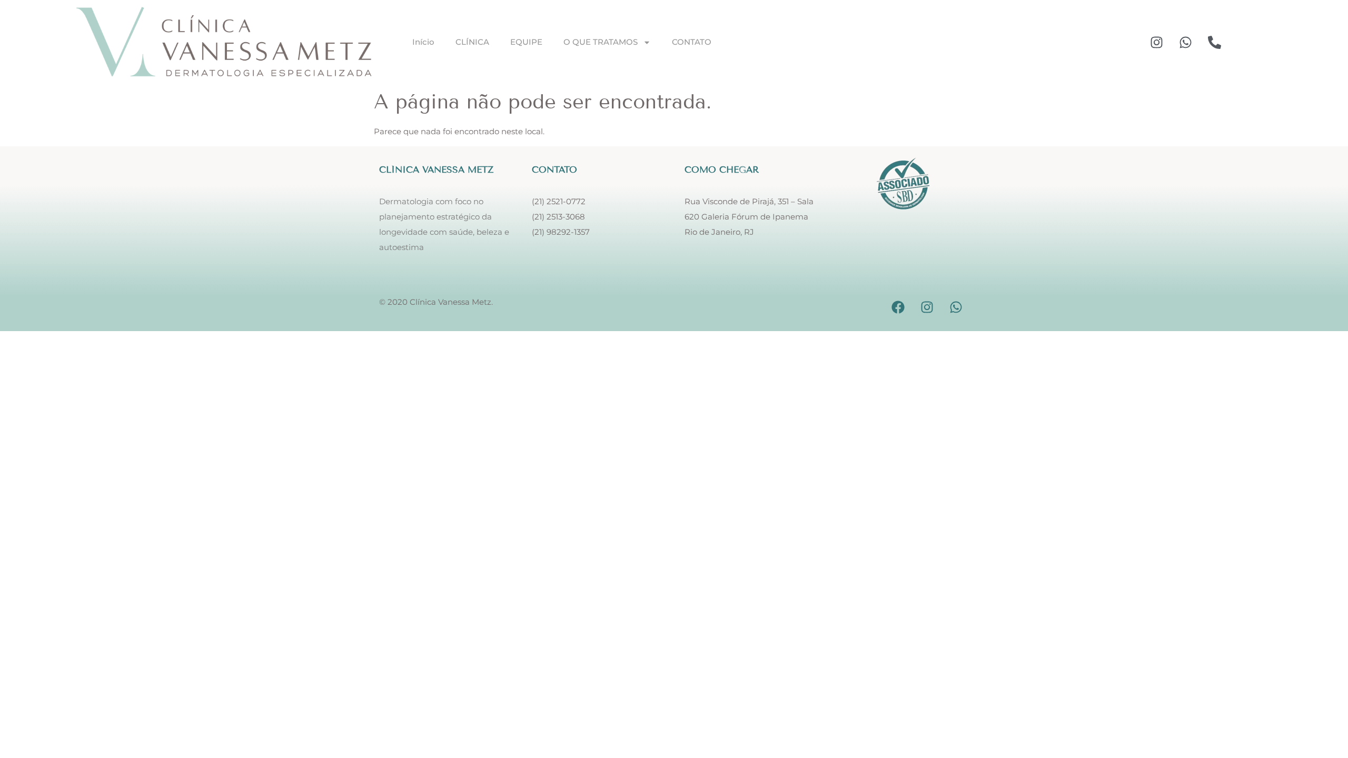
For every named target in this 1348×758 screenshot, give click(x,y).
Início (423, 42)
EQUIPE (526, 42)
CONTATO (691, 42)
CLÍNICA (472, 42)
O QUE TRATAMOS (600, 42)
